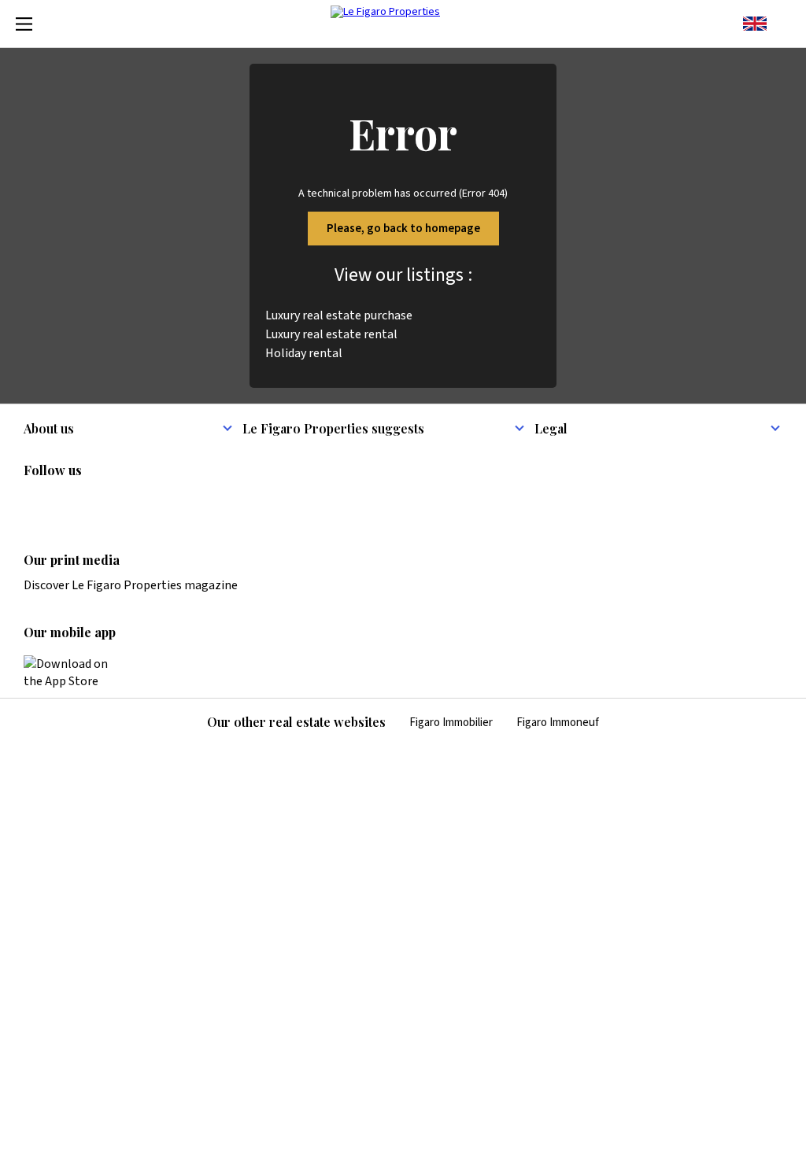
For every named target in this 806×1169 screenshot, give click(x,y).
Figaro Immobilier (451, 722)
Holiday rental (303, 353)
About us (49, 428)
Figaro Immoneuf (557, 722)
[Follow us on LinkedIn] (33, 503)
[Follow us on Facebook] (94, 503)
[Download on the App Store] (75, 672)
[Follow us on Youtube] (155, 503)
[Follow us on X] (125, 503)
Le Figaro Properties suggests (333, 428)
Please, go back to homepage (403, 228)
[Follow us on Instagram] (63, 503)
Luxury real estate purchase (338, 315)
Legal (551, 428)
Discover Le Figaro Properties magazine (131, 585)
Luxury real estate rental (331, 334)
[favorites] (782, 23)
